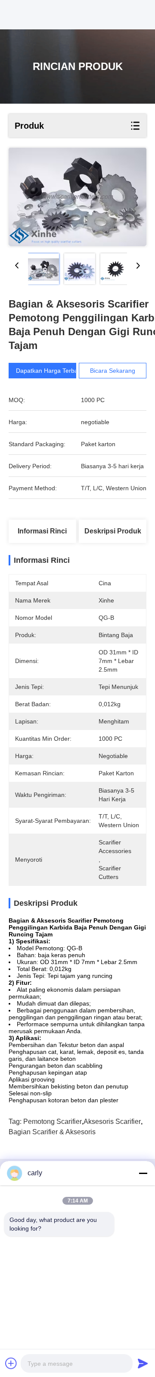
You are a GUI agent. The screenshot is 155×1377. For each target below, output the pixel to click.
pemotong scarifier (52, 1121)
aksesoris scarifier (112, 1121)
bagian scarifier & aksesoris (52, 1132)
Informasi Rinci (42, 531)
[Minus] (143, 1173)
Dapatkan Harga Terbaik (49, 370)
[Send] (143, 1363)
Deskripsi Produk (112, 531)
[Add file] (11, 1363)
